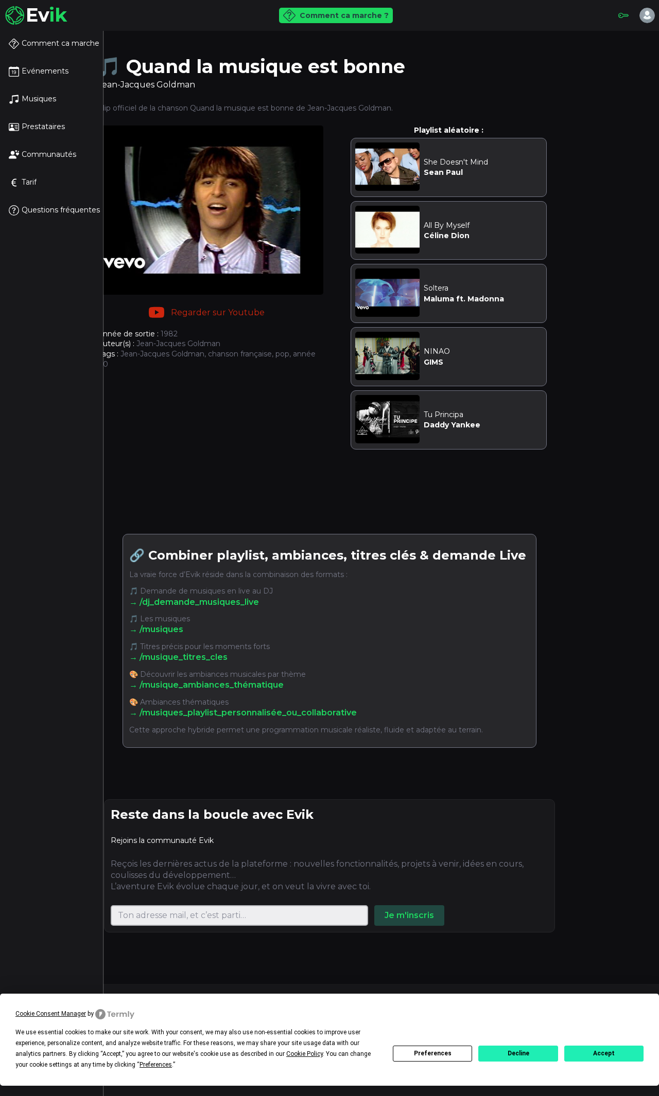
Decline (518, 1053)
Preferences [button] (156, 1064)
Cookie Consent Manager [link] (50, 1013)
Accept (604, 1053)
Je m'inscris (409, 915)
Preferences (433, 1053)
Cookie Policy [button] (304, 1053)
